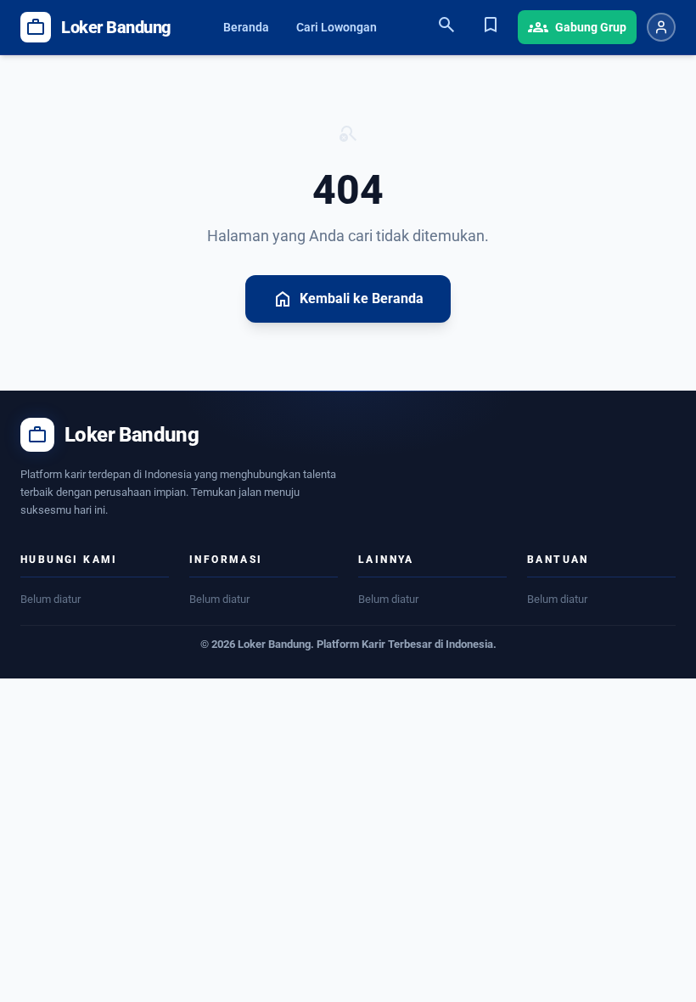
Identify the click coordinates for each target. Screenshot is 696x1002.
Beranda (246, 27)
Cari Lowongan (336, 27)
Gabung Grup (577, 27)
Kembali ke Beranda (348, 299)
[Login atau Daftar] (661, 27)
